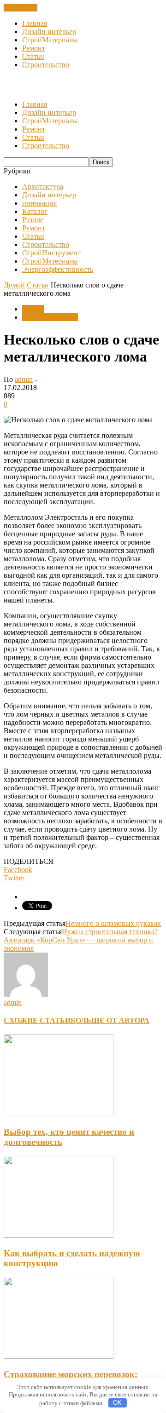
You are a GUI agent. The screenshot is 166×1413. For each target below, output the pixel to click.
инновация (39, 203)
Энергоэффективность (57, 269)
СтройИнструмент (51, 253)
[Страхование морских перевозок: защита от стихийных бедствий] (58, 1356)
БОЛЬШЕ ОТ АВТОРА (110, 1020)
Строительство (45, 65)
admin (24, 379)
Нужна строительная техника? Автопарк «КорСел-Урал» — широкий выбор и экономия (81, 940)
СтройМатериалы (50, 40)
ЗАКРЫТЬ (20, 7)
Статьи (33, 56)
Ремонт (33, 48)
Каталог (34, 211)
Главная (34, 23)
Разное (32, 220)
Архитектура (42, 186)
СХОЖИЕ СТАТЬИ (37, 1020)
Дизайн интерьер (49, 31)
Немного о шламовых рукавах (113, 923)
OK (117, 1402)
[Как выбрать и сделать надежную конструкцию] (58, 1235)
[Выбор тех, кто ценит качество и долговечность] (58, 1114)
